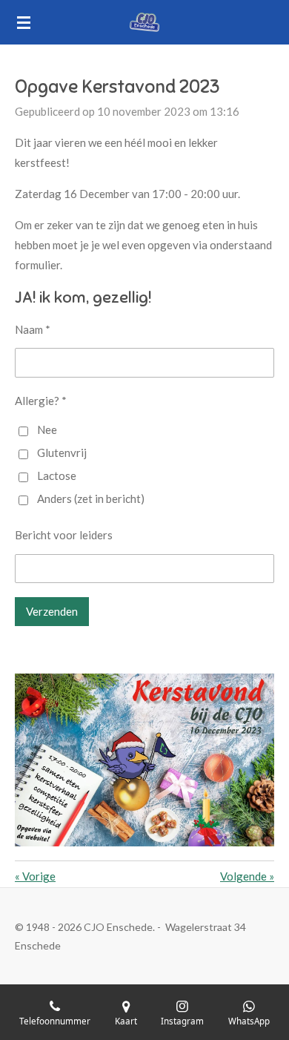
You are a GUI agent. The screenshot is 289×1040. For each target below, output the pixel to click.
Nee (47, 429)
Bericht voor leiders (64, 535)
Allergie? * (41, 400)
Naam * (32, 329)
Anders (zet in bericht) (90, 498)
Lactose (56, 475)
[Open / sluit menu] (23, 22)
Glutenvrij (62, 452)
